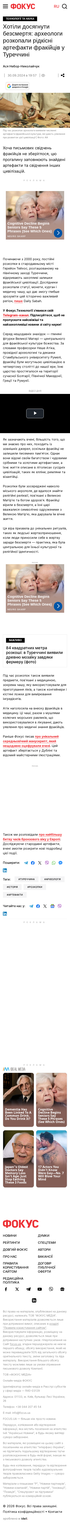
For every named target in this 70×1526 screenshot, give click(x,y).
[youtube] (39, 1289)
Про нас (10, 1256)
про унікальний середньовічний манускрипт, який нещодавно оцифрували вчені (31, 741)
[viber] (51, 1289)
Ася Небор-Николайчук (21, 66)
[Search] (64, 6)
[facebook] (5, 1289)
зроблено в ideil (15, 1518)
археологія (53, 879)
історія (13, 887)
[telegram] (28, 1289)
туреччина (27, 879)
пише (18, 301)
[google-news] (62, 1289)
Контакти (55, 1512)
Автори (44, 1249)
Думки (43, 1235)
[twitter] (17, 1289)
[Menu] (5, 6)
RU (56, 6)
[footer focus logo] (21, 1224)
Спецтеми (47, 1242)
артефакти (15, 894)
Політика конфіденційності (23, 1512)
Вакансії (45, 1256)
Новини (10, 1235)
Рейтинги (11, 1242)
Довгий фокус (15, 1249)
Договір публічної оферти (46, 1267)
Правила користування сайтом (16, 1267)
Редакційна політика (13, 1280)
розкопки (35, 887)
